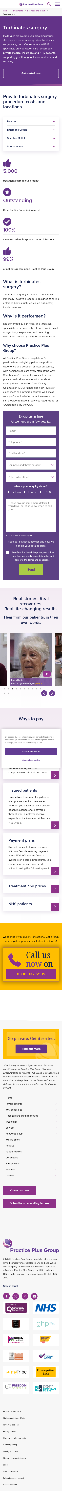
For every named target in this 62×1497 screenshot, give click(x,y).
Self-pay (16, 492)
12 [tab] (8, 693)
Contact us (16, 1190)
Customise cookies (31, 760)
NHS (48, 492)
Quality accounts (10, 1451)
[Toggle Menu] (57, 4)
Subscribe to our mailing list (26, 1203)
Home (6, 10)
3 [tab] (12, 689)
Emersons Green (17, 130)
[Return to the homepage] (31, 4)
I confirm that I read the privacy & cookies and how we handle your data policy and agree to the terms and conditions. (33, 556)
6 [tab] (24, 689)
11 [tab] (4, 693)
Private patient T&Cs (12, 1411)
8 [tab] (32, 689)
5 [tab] (20, 689)
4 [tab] (16, 689)
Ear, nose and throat (36, 10)
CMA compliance (10, 1471)
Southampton (15, 146)
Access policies (10, 1484)
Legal (5, 1464)
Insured (32, 492)
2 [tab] (8, 689)
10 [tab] (40, 689)
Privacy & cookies (11, 1424)
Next (51, 692)
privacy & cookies (29, 541)
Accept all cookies (31, 751)
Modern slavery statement (14, 1458)
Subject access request (13, 1478)
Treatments (18, 10)
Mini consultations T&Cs (14, 1418)
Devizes (12, 121)
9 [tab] (36, 689)
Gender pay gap (10, 1444)
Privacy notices (10, 1431)
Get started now (31, 73)
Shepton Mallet (16, 138)
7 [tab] (28, 689)
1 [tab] (4, 689)
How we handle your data (14, 1438)
